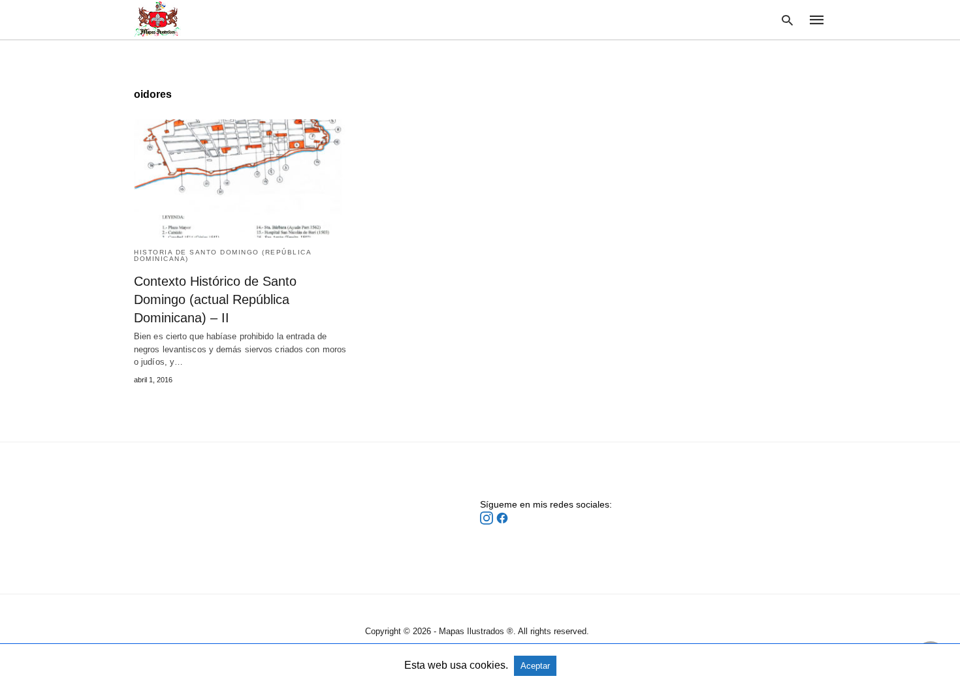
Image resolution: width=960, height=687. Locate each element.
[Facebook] (502, 521)
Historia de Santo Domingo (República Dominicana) (222, 255)
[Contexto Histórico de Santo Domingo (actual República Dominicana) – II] (242, 178)
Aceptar (535, 666)
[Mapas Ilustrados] (157, 19)
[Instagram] (488, 521)
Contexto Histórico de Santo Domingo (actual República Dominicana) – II (215, 299)
